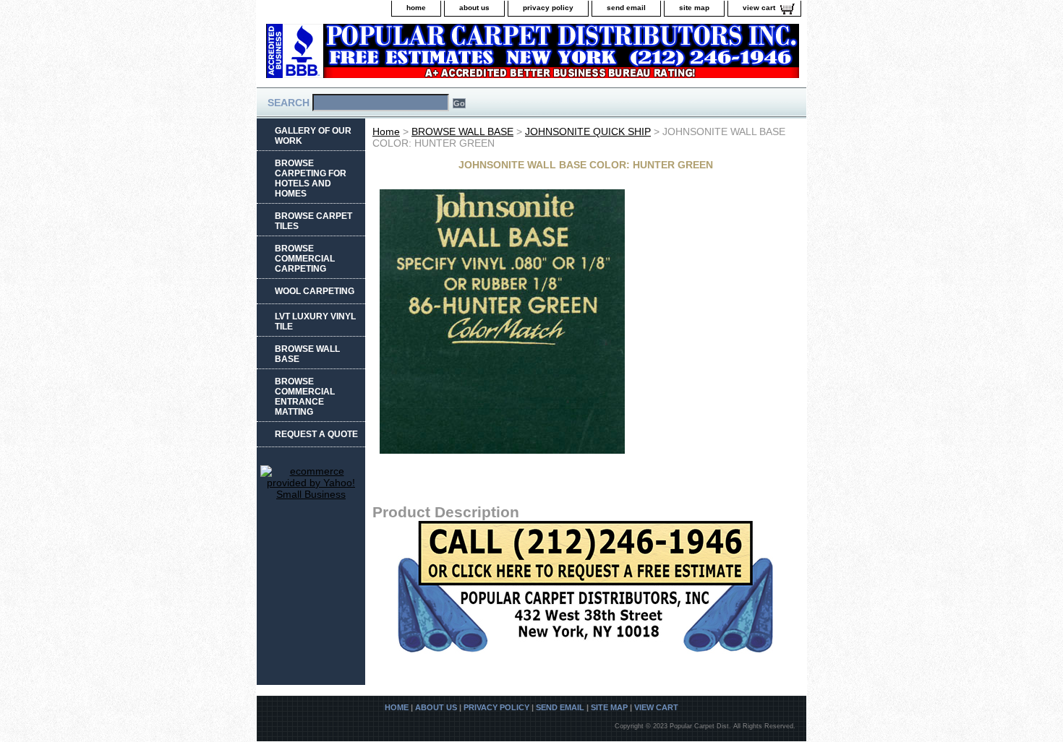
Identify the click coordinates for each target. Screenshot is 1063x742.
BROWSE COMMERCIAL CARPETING (305, 258)
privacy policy (548, 8)
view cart (759, 8)
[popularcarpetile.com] (437, 55)
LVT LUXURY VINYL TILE (315, 321)
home (416, 8)
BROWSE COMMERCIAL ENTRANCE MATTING (305, 396)
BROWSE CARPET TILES (313, 221)
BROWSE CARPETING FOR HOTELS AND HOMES (310, 178)
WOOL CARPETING (314, 291)
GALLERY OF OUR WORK (313, 136)
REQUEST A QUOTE (316, 434)
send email (626, 8)
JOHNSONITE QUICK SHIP (588, 131)
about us (474, 8)
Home (386, 131)
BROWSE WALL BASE (462, 131)
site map (694, 8)
